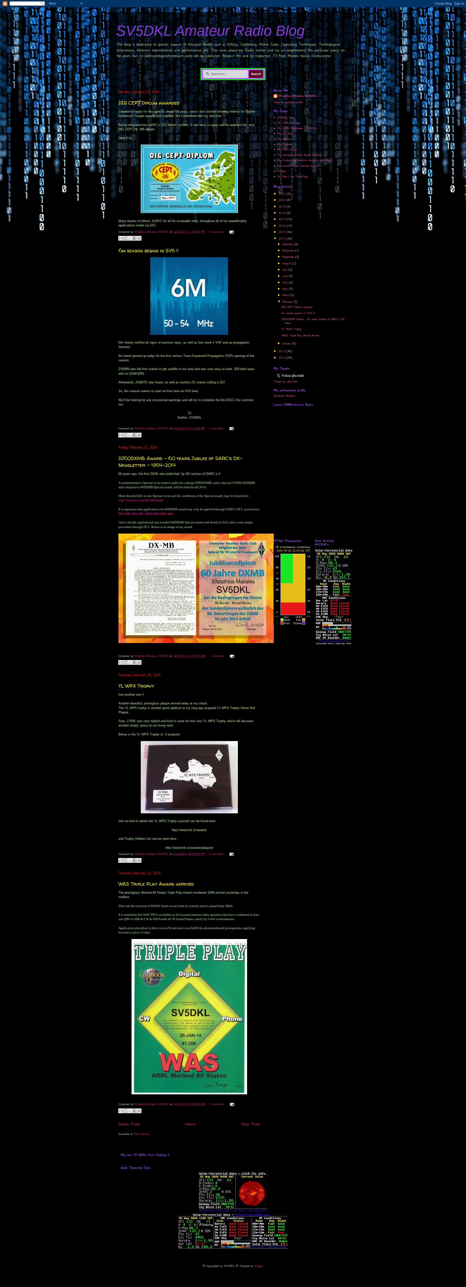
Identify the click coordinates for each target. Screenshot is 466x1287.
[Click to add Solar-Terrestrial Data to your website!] (333, 644)
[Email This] (120, 238)
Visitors (281, 171)
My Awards (284, 138)
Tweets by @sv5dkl (286, 381)
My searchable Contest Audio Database (299, 155)
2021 (283, 193)
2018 (283, 212)
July (285, 269)
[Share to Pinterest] (139, 238)
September (289, 256)
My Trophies (284, 144)
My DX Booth (285, 133)
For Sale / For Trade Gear (292, 176)
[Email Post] (231, 231)
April (286, 288)
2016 (283, 225)
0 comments (216, 231)
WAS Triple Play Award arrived (156, 884)
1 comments (217, 656)
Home (190, 1124)
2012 (283, 357)
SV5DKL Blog (285, 117)
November (289, 250)
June (286, 276)
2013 (283, 351)
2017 (283, 219)
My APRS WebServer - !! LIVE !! (297, 128)
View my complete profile (288, 102)
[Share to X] (129, 238)
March (286, 295)
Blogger (259, 1266)
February (288, 301)
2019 (283, 206)
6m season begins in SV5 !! (148, 250)
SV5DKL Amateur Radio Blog (210, 31)
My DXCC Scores (287, 149)
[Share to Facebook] (134, 238)
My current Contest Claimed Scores (297, 165)
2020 (283, 200)
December (288, 244)
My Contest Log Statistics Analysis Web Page (304, 160)
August (287, 263)
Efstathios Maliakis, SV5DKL (152, 231)
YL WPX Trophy (136, 686)
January (287, 343)
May (286, 282)
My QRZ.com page (288, 122)
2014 (283, 238)
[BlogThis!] (125, 238)
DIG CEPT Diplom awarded (148, 102)
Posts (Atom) (141, 1134)
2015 (283, 232)
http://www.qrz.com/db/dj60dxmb (140, 500)
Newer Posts (129, 1124)
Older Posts (250, 1124)
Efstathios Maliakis (284, 395)
